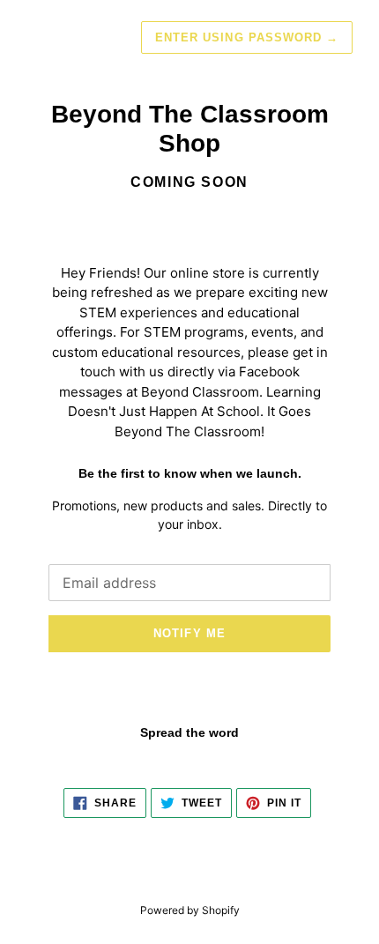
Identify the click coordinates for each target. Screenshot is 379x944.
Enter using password (246, 37)
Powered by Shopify (190, 910)
